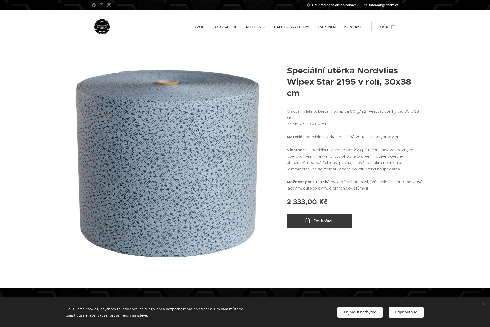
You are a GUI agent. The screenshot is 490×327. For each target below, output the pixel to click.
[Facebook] (94, 5)
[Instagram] (101, 5)
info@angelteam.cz (383, 5)
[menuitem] (200, 26)
